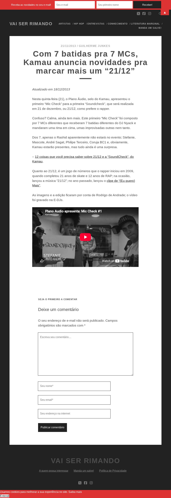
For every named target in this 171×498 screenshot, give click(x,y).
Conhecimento (118, 24)
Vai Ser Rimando (31, 23)
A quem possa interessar (53, 470)
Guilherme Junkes (94, 46)
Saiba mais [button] (75, 491)
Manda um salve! (150, 28)
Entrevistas (96, 24)
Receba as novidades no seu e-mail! (31, 4)
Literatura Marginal (145, 24)
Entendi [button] (4, 495)
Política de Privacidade (113, 470)
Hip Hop (79, 24)
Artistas (65, 24)
